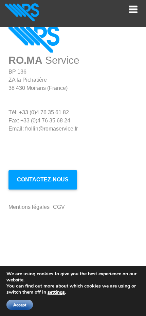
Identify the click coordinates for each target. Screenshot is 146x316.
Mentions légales (29, 207)
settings (56, 292)
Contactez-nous (43, 179)
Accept (19, 305)
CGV (59, 207)
